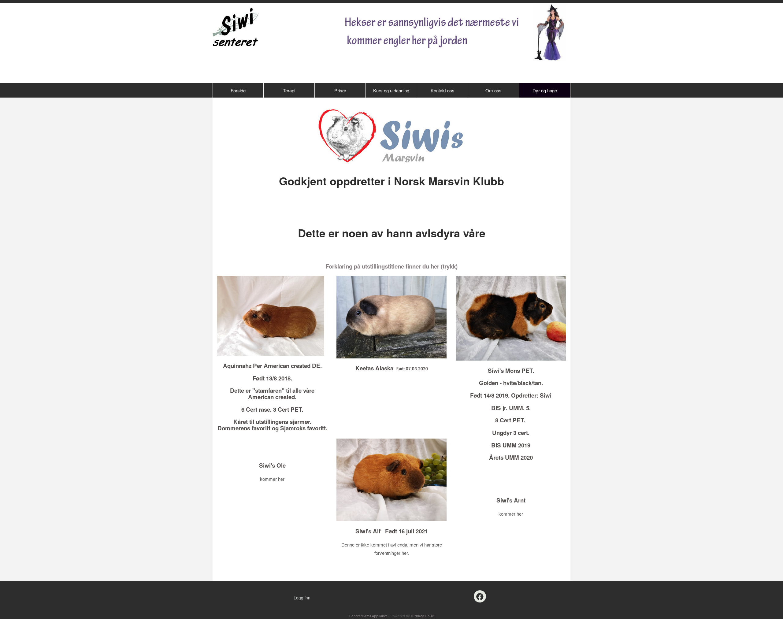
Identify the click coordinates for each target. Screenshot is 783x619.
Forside (238, 90)
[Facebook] (480, 596)
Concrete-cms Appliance (368, 615)
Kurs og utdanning (391, 90)
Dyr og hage (545, 90)
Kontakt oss (443, 90)
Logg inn (302, 597)
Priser (340, 90)
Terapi (289, 90)
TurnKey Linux (422, 615)
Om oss (493, 90)
